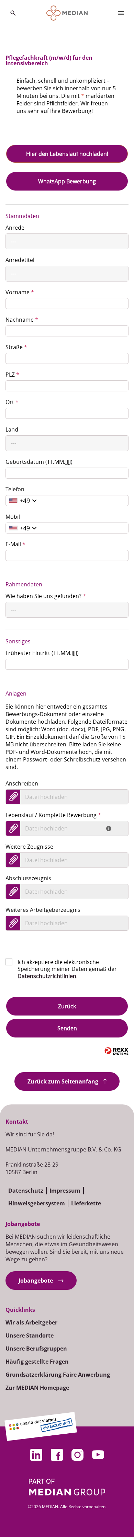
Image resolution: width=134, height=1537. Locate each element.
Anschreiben (21, 783)
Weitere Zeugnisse (29, 846)
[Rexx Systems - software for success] (116, 1051)
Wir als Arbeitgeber (31, 1322)
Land (11, 429)
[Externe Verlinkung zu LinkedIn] (36, 1454)
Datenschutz (25, 1190)
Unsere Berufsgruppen (36, 1348)
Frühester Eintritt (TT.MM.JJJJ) (42, 653)
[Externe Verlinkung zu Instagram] (77, 1454)
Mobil (12, 516)
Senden (67, 1028)
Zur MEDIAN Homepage (37, 1387)
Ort (12, 402)
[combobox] (67, 241)
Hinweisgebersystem (36, 1203)
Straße (16, 347)
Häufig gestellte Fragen (37, 1361)
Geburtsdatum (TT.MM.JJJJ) (38, 462)
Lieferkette (86, 1203)
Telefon (14, 489)
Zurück (67, 1006)
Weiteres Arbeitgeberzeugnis (42, 910)
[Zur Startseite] (67, 13)
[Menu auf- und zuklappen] (121, 13)
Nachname (21, 319)
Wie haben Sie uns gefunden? (45, 596)
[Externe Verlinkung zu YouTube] (97, 1454)
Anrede (14, 227)
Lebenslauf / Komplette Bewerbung (53, 815)
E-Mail (15, 544)
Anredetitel (19, 260)
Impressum (64, 1190)
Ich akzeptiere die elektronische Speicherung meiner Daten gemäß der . (67, 962)
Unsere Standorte (29, 1335)
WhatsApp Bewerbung (67, 181)
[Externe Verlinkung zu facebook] (56, 1454)
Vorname (19, 292)
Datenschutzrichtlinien (47, 976)
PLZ (12, 374)
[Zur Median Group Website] (67, 1487)
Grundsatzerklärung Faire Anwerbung (57, 1374)
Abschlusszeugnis (28, 878)
